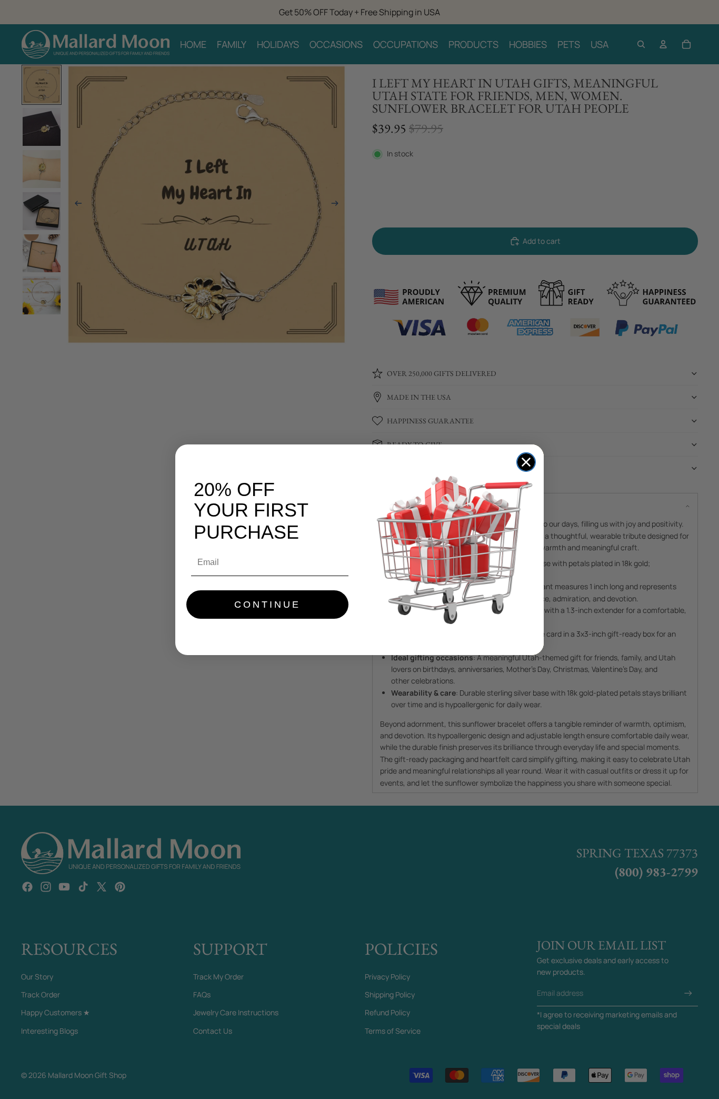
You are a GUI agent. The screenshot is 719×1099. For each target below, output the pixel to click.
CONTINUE (267, 604)
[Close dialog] (526, 462)
